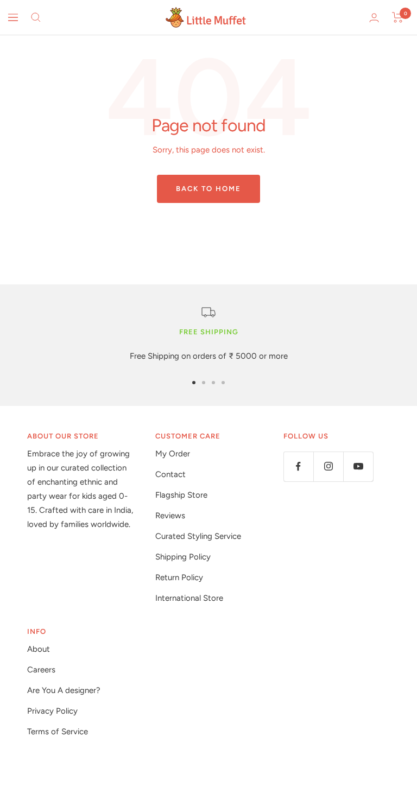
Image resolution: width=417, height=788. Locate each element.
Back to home (208, 189)
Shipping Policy (183, 557)
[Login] (374, 17)
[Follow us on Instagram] (328, 466)
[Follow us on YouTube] (358, 466)
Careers (41, 670)
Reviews (170, 515)
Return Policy (179, 577)
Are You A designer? (63, 690)
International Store (189, 598)
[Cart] (397, 17)
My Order (172, 454)
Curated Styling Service (198, 536)
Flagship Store (181, 495)
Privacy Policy (52, 711)
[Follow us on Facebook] (298, 466)
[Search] (36, 17)
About (38, 649)
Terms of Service (57, 731)
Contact (170, 474)
